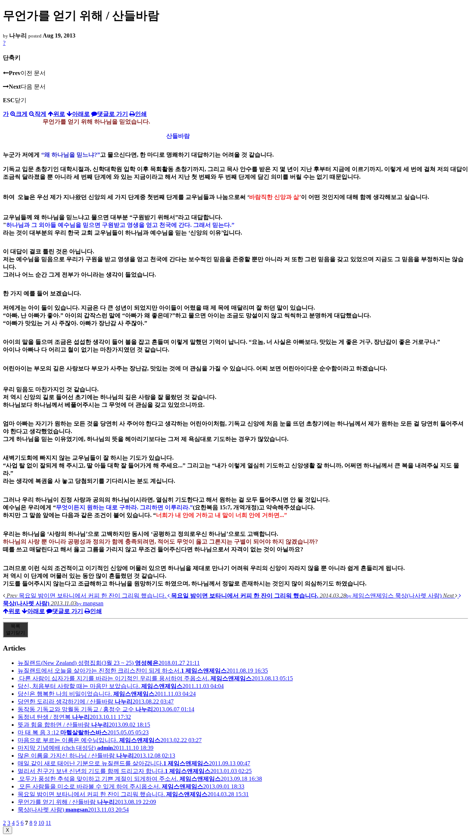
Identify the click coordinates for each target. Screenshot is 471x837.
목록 (15, 629)
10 (41, 823)
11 (48, 823)
